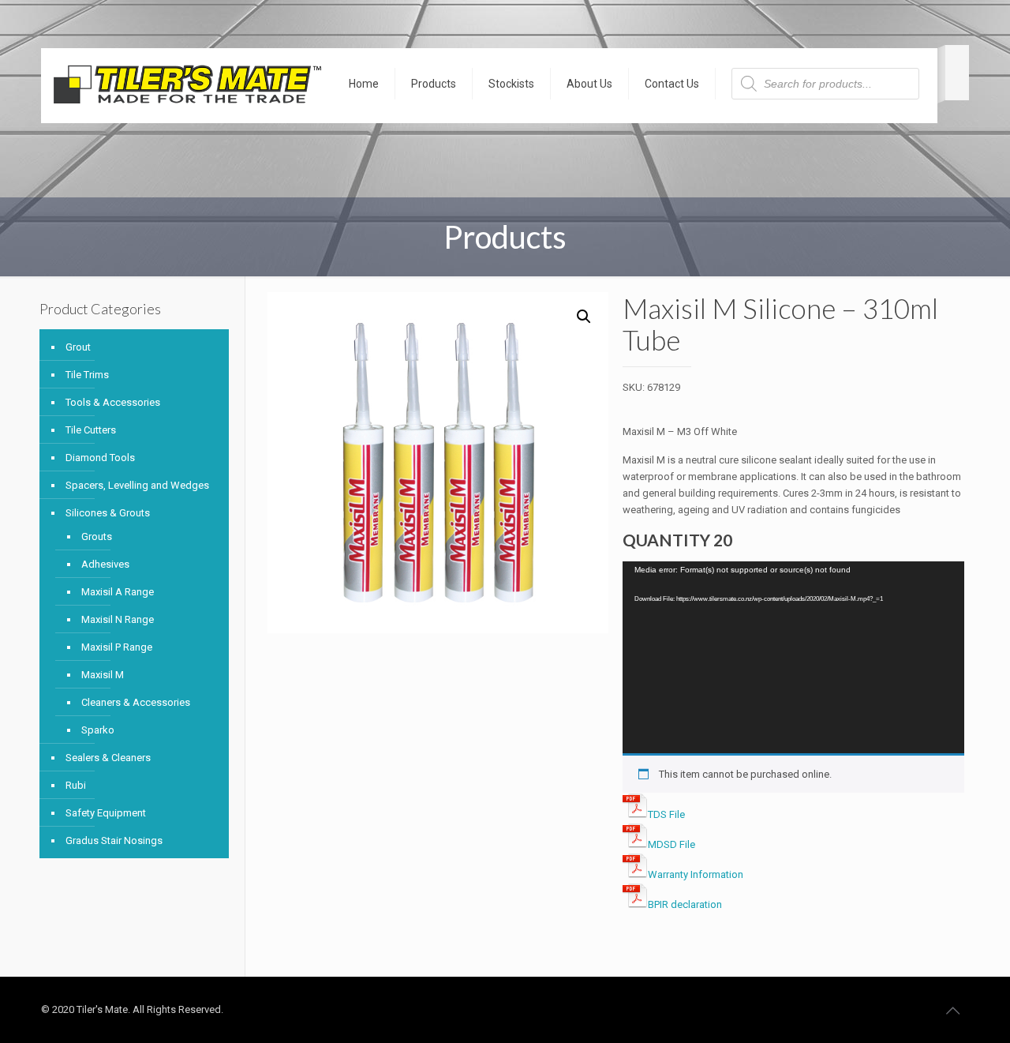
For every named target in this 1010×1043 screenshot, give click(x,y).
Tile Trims (87, 375)
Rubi (75, 785)
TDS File (666, 814)
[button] (584, 316)
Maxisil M (102, 675)
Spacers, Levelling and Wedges (137, 485)
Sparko (97, 730)
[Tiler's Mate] (187, 87)
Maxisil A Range (117, 592)
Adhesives (105, 564)
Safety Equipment (105, 813)
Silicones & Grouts (107, 513)
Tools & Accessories (112, 402)
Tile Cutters (90, 430)
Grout (78, 347)
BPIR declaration (685, 904)
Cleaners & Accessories (135, 702)
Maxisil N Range (117, 619)
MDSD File (671, 844)
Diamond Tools (100, 457)
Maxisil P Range (116, 647)
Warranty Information (695, 874)
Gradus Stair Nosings (114, 840)
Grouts (96, 536)
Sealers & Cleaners (108, 757)
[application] (793, 657)
